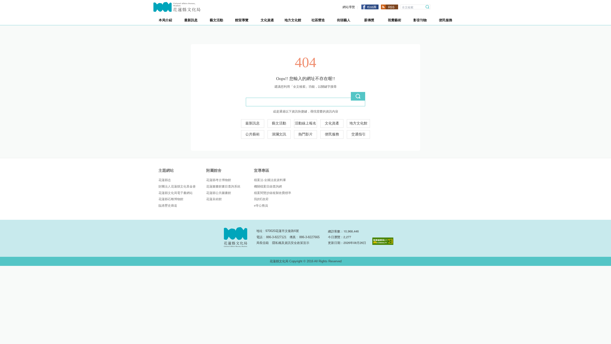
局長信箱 (262, 243)
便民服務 (332, 134)
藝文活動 (279, 123)
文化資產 (332, 123)
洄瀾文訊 (279, 134)
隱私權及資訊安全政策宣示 (290, 243)
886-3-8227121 (276, 237)
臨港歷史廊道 (167, 205)
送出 (358, 96)
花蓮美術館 (214, 199)
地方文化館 (358, 123)
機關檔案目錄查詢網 (268, 186)
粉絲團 (371, 7)
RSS (391, 7)
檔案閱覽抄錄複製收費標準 (272, 193)
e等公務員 (261, 205)
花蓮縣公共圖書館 (218, 193)
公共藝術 (252, 134)
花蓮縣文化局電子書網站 (175, 193)
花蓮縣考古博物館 (218, 180)
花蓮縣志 (164, 180)
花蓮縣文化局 (177, 7)
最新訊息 (252, 123)
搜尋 (427, 7)
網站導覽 (348, 7)
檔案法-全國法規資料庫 (270, 180)
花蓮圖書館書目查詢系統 (223, 186)
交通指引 (358, 134)
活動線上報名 (305, 123)
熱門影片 (305, 134)
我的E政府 (261, 199)
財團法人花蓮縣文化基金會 (177, 186)
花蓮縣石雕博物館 (170, 199)
